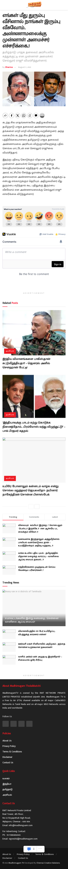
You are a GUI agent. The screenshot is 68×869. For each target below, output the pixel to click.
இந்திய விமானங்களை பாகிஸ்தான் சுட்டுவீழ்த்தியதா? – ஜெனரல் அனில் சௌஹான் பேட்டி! (26, 363)
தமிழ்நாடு (7, 789)
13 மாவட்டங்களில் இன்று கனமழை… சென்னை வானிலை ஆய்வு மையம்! (32, 620)
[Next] (36, 506)
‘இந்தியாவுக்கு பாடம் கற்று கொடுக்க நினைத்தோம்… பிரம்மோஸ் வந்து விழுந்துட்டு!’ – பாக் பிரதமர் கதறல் (33, 426)
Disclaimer (7, 757)
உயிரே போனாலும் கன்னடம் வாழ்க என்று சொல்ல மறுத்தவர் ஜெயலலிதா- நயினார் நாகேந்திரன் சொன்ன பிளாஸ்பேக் (30, 490)
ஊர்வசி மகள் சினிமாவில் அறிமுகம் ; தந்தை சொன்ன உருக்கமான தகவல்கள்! (41, 645)
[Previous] (31, 506)
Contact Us (7, 762)
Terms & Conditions (12, 751)
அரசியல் (10, 351)
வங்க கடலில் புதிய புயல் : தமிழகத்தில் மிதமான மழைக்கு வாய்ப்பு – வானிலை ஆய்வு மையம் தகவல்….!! (38, 556)
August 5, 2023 (24, 67)
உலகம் (6, 778)
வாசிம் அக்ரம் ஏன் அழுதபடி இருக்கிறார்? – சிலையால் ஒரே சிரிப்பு (40, 658)
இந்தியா (6, 784)
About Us (7, 741)
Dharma (9, 67)
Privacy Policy (9, 746)
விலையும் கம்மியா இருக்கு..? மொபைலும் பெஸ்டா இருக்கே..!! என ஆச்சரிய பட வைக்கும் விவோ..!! (40, 528)
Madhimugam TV (16, 863)
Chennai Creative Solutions (48, 863)
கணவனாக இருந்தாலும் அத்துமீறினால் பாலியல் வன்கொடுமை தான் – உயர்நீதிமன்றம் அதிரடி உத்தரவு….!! (38, 542)
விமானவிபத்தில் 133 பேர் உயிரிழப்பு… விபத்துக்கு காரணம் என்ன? (37, 632)
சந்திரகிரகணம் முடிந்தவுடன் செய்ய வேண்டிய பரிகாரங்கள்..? (36, 568)
